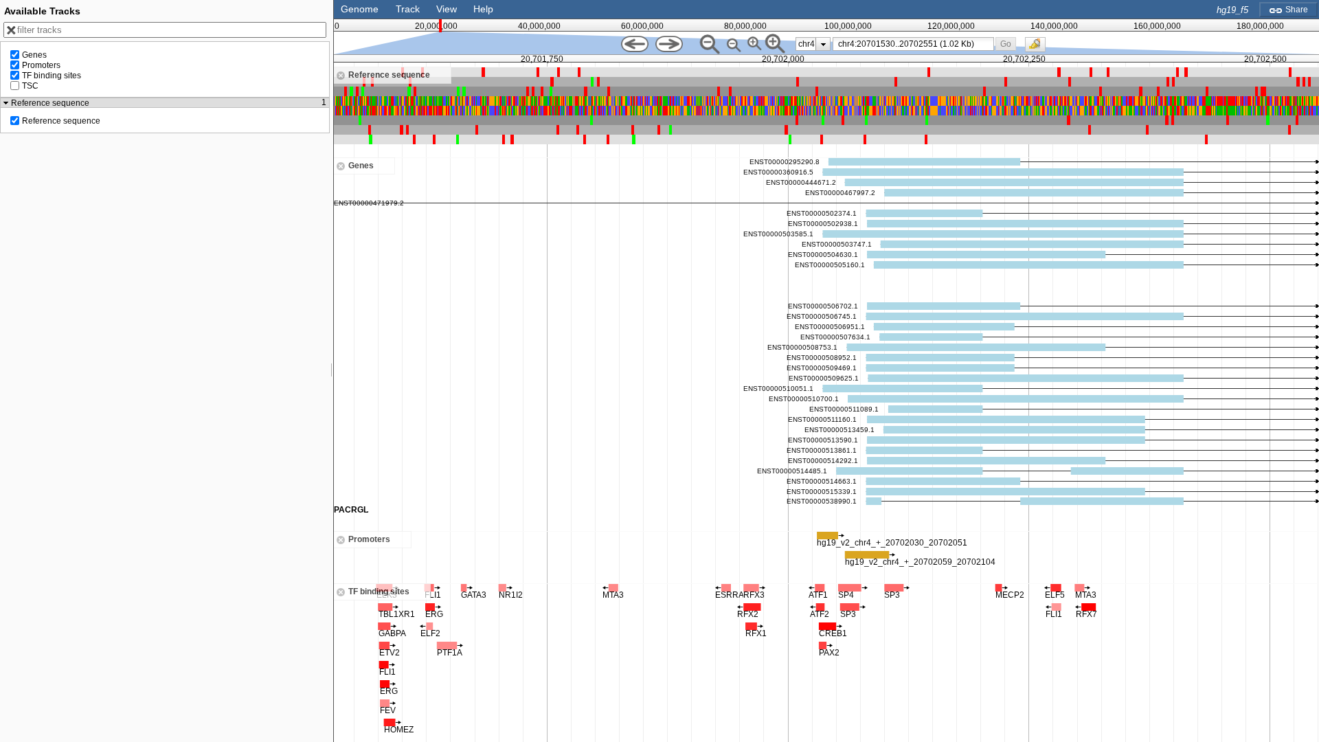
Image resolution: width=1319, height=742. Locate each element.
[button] (1006, 43)
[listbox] (813, 44)
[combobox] (913, 44)
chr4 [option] (806, 44)
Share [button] (1295, 9)
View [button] (446, 8)
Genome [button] (360, 8)
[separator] (332, 371)
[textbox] (915, 44)
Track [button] (408, 8)
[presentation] (823, 44)
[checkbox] (1038, 48)
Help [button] (483, 8)
